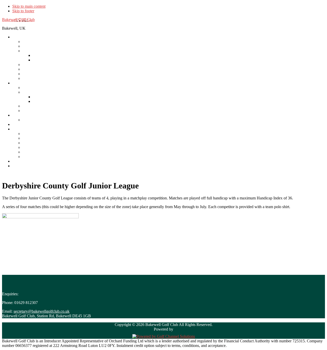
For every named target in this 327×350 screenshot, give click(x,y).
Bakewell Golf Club (18, 19)
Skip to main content (28, 6)
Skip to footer (23, 11)
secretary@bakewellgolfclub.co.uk (41, 311)
